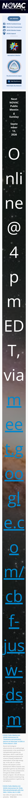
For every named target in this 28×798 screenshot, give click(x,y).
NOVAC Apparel (11, 33)
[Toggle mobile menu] (25, 10)
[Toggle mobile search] (22, 10)
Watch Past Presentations (14, 27)
